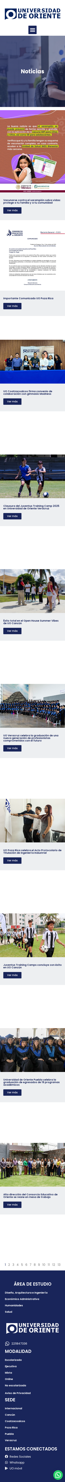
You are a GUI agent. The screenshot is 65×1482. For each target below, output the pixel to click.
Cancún (10, 1415)
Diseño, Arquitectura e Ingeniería (26, 1293)
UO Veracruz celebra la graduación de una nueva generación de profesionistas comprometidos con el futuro (30, 738)
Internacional (13, 1408)
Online (9, 1379)
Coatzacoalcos (15, 1421)
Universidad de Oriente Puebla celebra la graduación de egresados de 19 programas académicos (31, 1082)
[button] (32, 30)
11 (49, 1264)
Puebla (9, 1434)
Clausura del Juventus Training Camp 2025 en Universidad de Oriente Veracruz (31, 507)
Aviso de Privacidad (18, 1393)
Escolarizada (13, 1360)
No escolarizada (15, 1385)
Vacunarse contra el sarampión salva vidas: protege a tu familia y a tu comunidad (32, 201)
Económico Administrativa (22, 1299)
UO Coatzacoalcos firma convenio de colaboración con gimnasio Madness (27, 392)
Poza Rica (11, 1427)
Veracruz (11, 1440)
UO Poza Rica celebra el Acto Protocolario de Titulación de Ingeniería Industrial (32, 851)
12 (53, 1264)
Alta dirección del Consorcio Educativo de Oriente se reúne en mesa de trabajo (30, 1196)
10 (43, 1264)
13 (59, 1264)
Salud (8, 1312)
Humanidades (14, 1305)
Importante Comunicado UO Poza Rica (28, 298)
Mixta (8, 1373)
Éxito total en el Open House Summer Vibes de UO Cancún (31, 622)
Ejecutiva (11, 1366)
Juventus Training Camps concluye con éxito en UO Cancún (32, 966)
